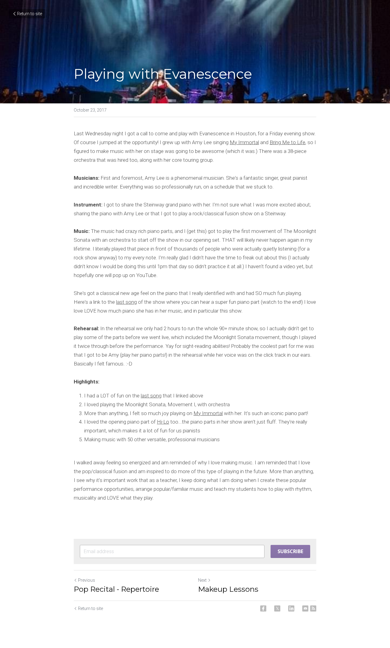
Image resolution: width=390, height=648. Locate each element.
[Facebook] (263, 608)
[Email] (305, 608)
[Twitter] (277, 608)
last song (126, 302)
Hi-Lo (163, 422)
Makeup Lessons (228, 589)
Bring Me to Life (287, 142)
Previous (86, 580)
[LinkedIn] (291, 608)
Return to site (29, 13)
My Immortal (244, 142)
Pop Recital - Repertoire (116, 589)
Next (202, 580)
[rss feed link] (313, 608)
